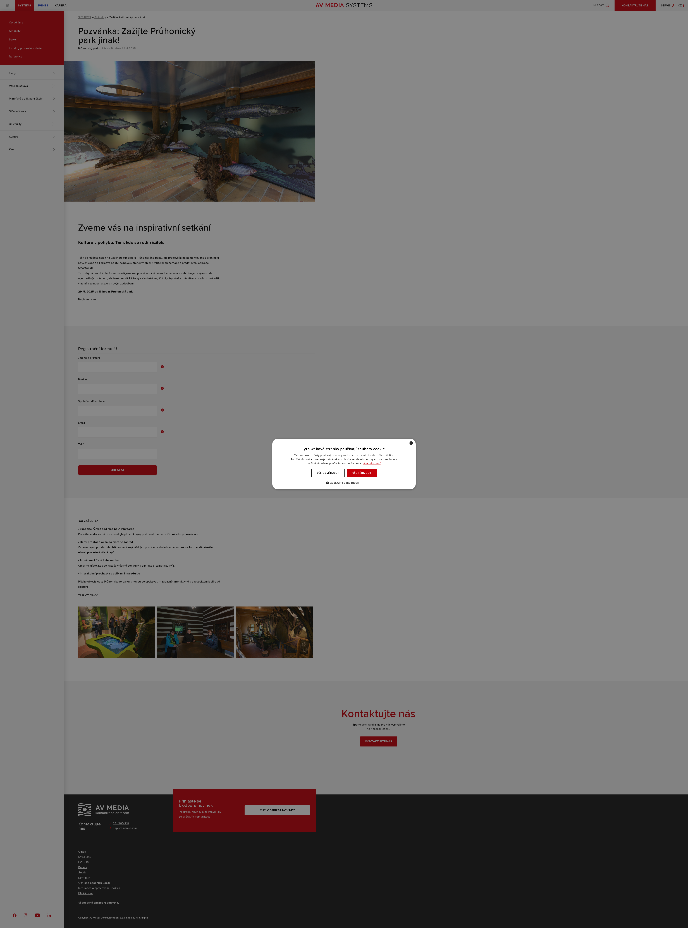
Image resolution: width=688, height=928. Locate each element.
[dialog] (344, 464)
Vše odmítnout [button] (328, 473)
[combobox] (411, 443)
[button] (344, 483)
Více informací (372, 463)
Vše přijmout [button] (361, 473)
